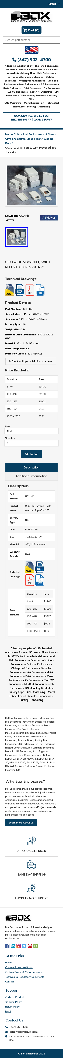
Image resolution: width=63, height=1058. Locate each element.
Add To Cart (31, 453)
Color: (8, 425)
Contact (9, 981)
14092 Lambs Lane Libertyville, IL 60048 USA (31, 1038)
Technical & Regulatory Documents (24, 976)
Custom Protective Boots (19, 967)
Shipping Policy (13, 1001)
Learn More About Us (21, 822)
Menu (52, 4)
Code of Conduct (14, 997)
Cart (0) (33, 30)
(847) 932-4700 (33, 59)
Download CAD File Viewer (17, 218)
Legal (8, 1011)
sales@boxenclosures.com (24, 1031)
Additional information (31, 476)
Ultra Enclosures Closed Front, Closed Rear (29, 141)
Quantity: (10, 438)
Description (32, 467)
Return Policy (12, 1006)
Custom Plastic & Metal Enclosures (24, 971)
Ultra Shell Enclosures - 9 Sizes (34, 134)
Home (9, 134)
